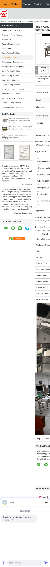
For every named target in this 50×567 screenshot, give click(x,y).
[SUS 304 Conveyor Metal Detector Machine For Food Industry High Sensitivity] (4, 120)
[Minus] (46, 502)
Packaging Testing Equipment (13, 67)
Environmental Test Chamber (12, 62)
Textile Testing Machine (10, 76)
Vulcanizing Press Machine (12, 35)
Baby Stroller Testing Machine (13, 98)
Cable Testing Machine (10, 80)
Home (5, 4)
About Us (38, 4)
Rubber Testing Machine (11, 30)
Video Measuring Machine (11, 94)
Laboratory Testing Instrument (13, 107)
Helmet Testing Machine (11, 71)
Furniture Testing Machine (11, 103)
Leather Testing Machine (11, 85)
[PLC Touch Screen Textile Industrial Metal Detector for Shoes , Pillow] (4, 129)
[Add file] (4, 563)
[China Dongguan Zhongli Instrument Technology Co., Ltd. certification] (9, 152)
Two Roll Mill (6, 39)
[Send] (46, 563)
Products (15, 4)
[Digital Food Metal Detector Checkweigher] (4, 137)
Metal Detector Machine (25, 21)
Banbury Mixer (7, 49)
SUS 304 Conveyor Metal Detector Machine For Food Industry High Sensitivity (20, 121)
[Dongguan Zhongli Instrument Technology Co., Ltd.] (4, 14)
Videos (26, 4)
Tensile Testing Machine (11, 53)
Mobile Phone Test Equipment (13, 89)
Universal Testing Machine (12, 44)
